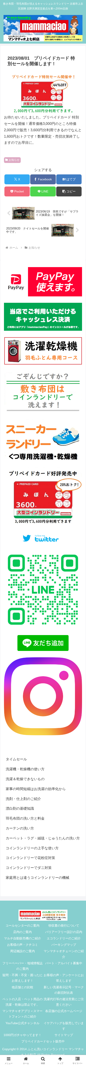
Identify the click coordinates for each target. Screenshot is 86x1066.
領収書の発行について (63, 925)
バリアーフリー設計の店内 (63, 932)
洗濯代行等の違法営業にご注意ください (64, 1001)
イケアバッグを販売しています (64, 1025)
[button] (69, 191)
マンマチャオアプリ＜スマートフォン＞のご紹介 (22, 1013)
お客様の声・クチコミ (22, 944)
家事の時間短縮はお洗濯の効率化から (36, 789)
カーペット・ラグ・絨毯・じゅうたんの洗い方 (43, 838)
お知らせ (14, 159)
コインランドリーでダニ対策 (29, 868)
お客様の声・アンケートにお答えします (64, 977)
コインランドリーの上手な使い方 (32, 848)
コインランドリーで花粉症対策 (30, 858)
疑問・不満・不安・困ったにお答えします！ (22, 977)
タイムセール (16, 759)
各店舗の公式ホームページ (63, 1011)
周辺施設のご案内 (22, 951)
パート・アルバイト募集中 (63, 963)
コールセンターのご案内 (22, 925)
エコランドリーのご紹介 (64, 938)
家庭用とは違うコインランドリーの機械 (37, 877)
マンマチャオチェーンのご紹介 (64, 953)
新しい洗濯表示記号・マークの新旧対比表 (64, 989)
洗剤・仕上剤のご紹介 (23, 799)
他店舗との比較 (22, 987)
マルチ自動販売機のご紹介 (22, 938)
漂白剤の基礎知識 (20, 808)
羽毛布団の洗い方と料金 (25, 818)
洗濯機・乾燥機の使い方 (25, 769)
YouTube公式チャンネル (22, 1023)
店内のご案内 (22, 932)
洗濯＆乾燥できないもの (25, 779)
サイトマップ (63, 1035)
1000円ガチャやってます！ (22, 1035)
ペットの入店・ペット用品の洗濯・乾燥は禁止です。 (22, 1001)
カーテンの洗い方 (20, 828)
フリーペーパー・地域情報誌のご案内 (22, 965)
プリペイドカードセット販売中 (43, 1041)
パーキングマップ (63, 944)
